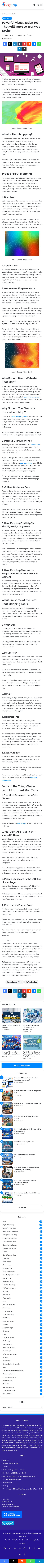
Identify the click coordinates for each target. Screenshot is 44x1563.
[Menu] (41, 5)
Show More (22, 1207)
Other (5, 1252)
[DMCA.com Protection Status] (8, 1525)
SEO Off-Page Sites (9, 1228)
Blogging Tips (7, 1268)
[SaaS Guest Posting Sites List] (7, 1146)
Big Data (5, 1357)
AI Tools (5, 1291)
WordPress (6, 1295)
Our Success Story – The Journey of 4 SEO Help (19, 1476)
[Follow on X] (12, 35)
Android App (7, 1351)
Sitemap (5, 1486)
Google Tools (7, 1278)
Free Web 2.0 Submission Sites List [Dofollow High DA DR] (26, 1079)
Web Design (12, 14)
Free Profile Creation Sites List (24, 1154)
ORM (4, 1334)
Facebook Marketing (10, 1238)
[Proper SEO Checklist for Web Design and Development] (32, 1015)
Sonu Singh (8, 35)
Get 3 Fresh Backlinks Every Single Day (27, 1103)
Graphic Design (8, 1328)
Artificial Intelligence (9, 1288)
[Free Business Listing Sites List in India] (7, 1197)
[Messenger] (34, 44)
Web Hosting (7, 1298)
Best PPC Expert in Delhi (11, 1463)
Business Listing (8, 1281)
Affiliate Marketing (9, 1347)
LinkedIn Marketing (9, 1241)
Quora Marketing (8, 1387)
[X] (10, 44)
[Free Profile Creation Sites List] (7, 1159)
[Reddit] (29, 44)
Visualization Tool (15, 982)
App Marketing (7, 1394)
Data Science (7, 1344)
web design (21, 823)
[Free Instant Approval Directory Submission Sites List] (7, 1184)
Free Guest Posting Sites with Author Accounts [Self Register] (26, 1168)
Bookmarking (7, 1361)
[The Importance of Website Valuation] (11, 1015)
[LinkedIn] (15, 44)
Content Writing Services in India (13, 1470)
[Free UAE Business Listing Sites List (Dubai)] (7, 1120)
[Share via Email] (24, 49)
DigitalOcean (22, 1536)
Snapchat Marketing (10, 1245)
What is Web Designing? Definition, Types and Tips (10, 1053)
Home (5, 14)
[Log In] (34, 5)
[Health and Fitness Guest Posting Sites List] (7, 1095)
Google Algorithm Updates (11, 1275)
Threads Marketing (9, 1248)
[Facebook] (5, 44)
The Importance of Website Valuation (11, 1026)
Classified (6, 1258)
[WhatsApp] (39, 44)
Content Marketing (9, 1285)
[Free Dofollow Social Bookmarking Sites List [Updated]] (7, 1133)
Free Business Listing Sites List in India (27, 1193)
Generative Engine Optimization (13, 1370)
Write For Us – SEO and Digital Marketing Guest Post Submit (22, 1489)
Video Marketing (8, 1321)
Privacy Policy (7, 1482)
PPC (4, 1301)
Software (6, 1331)
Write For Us (16, 1540)
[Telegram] (19, 49)
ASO (4, 1367)
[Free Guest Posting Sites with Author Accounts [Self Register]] (7, 1172)
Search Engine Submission (11, 1364)
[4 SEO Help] (9, 4)
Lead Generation (8, 1314)
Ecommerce (7, 1265)
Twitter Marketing (8, 1374)
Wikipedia (6, 1384)
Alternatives (7, 1308)
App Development (9, 1304)
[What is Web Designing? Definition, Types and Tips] (11, 1042)
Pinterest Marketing (9, 1377)
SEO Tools (6, 1318)
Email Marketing (8, 1311)
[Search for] (38, 5)
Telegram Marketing (9, 1390)
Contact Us (6, 1466)
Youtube (5, 1324)
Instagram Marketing (10, 1235)
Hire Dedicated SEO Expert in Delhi (14, 1473)
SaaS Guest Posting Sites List (24, 1142)
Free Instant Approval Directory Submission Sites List (25, 1181)
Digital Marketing (8, 1225)
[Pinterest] (24, 44)
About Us (6, 1460)
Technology (7, 1341)
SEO (4, 1221)
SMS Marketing (8, 1380)
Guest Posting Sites (9, 1255)
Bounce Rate (35, 445)
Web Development (9, 1271)
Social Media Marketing (10, 1231)
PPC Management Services (12, 1479)
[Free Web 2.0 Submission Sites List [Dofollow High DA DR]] (7, 1082)
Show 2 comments (22, 1066)
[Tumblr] (19, 44)
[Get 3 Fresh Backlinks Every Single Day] (7, 1108)
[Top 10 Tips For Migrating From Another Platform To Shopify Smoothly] (32, 1042)
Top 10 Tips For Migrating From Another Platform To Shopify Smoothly (31, 1054)
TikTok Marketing (8, 1337)
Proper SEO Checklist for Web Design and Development (31, 1027)
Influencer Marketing (9, 1354)
